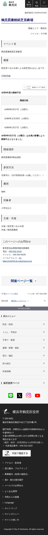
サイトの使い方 (12, 520)
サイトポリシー (12, 514)
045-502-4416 (15, 251)
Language (9, 503)
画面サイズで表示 (38, 87)
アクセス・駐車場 (13, 463)
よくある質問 (11, 491)
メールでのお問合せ (14, 485)
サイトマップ (11, 508)
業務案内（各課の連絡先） (17, 474)
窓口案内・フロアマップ (16, 468)
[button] (36, 4)
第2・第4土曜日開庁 (14, 480)
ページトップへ (24, 308)
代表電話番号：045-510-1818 (19, 446)
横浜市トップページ (18, 301)
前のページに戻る (11, 294)
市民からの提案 (12, 497)
